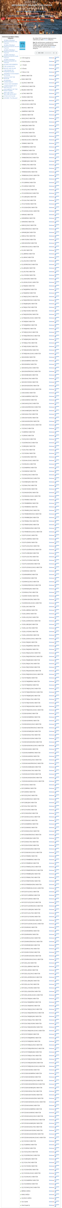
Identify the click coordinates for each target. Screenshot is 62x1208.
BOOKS (34, 8)
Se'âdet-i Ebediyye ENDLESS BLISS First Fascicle (10, 42)
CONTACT (41, 8)
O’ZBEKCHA (12, 30)
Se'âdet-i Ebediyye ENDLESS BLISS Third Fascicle (11, 51)
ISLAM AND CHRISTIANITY (8, 81)
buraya (46, 39)
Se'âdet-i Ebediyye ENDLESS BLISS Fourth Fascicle (11, 56)
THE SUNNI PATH (9, 66)
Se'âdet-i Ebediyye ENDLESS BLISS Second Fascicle (11, 46)
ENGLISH (27, 2)
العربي (52, 30)
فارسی (47, 30)
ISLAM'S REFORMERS (11, 64)
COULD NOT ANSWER (11, 84)
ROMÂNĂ (31, 30)
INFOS (29, 8)
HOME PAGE (21, 8)
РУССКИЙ (28, 28)
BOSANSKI (39, 30)
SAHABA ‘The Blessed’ (11, 98)
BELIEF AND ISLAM (10, 68)
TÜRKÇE (34, 2)
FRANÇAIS (19, 28)
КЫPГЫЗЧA (45, 28)
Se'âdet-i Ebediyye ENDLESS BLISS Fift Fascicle (10, 61)
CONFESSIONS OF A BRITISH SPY (10, 86)
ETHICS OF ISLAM (9, 96)
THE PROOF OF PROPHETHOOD (9, 71)
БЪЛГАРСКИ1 (55, 28)
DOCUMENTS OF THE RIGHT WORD (11, 90)
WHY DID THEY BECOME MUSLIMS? (10, 93)
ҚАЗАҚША (36, 28)
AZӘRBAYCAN (22, 30)
